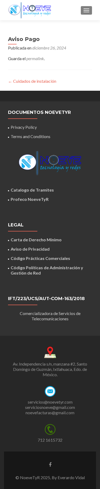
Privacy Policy (24, 127)
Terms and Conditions (30, 136)
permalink (35, 58)
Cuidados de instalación (32, 81)
